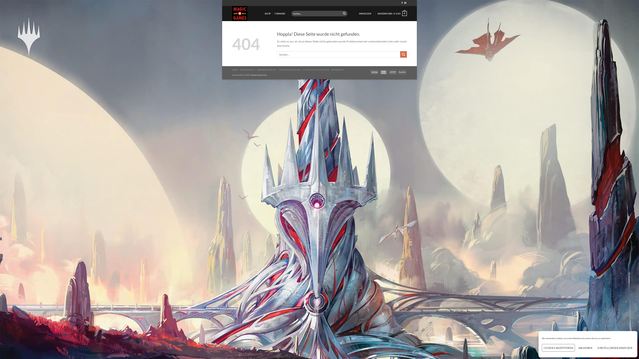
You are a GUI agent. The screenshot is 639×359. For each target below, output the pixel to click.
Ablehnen (585, 347)
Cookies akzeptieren (558, 347)
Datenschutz (247, 69)
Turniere (279, 13)
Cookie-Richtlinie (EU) (316, 69)
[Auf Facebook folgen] (402, 3)
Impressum (337, 69)
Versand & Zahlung (290, 69)
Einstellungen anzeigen (615, 347)
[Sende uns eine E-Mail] (405, 3)
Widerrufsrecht (267, 69)
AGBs (235, 69)
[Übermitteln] (344, 13)
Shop (268, 13)
